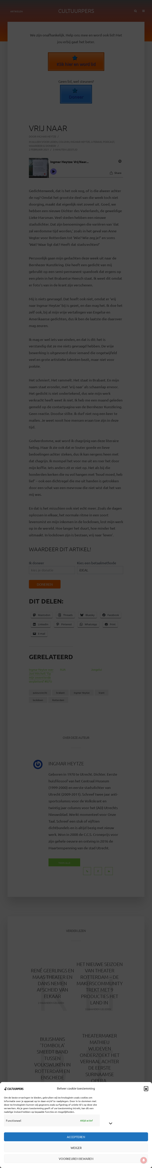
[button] (146, 1088)
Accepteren (76, 1137)
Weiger (76, 1148)
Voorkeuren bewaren (76, 1158)
